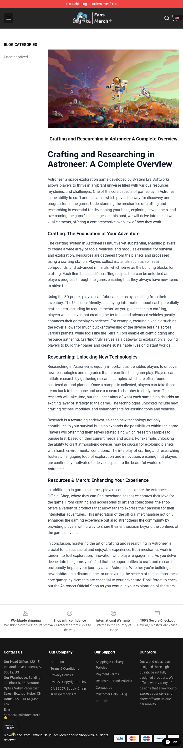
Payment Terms (107, 674)
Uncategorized (16, 57)
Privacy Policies (62, 675)
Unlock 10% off (9, 726)
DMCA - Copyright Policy (68, 682)
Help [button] (174, 742)
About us (57, 662)
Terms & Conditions (65, 668)
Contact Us (104, 687)
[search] (167, 18)
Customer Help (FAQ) (111, 694)
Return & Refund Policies (114, 681)
